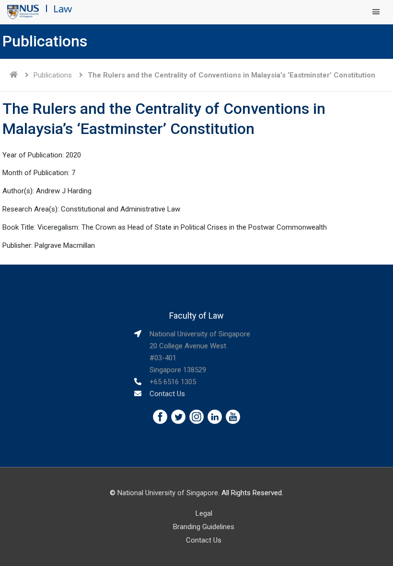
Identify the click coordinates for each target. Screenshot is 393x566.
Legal (204, 513)
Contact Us (167, 393)
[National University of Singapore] (23, 11)
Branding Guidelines (203, 526)
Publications (53, 75)
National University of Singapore (167, 492)
